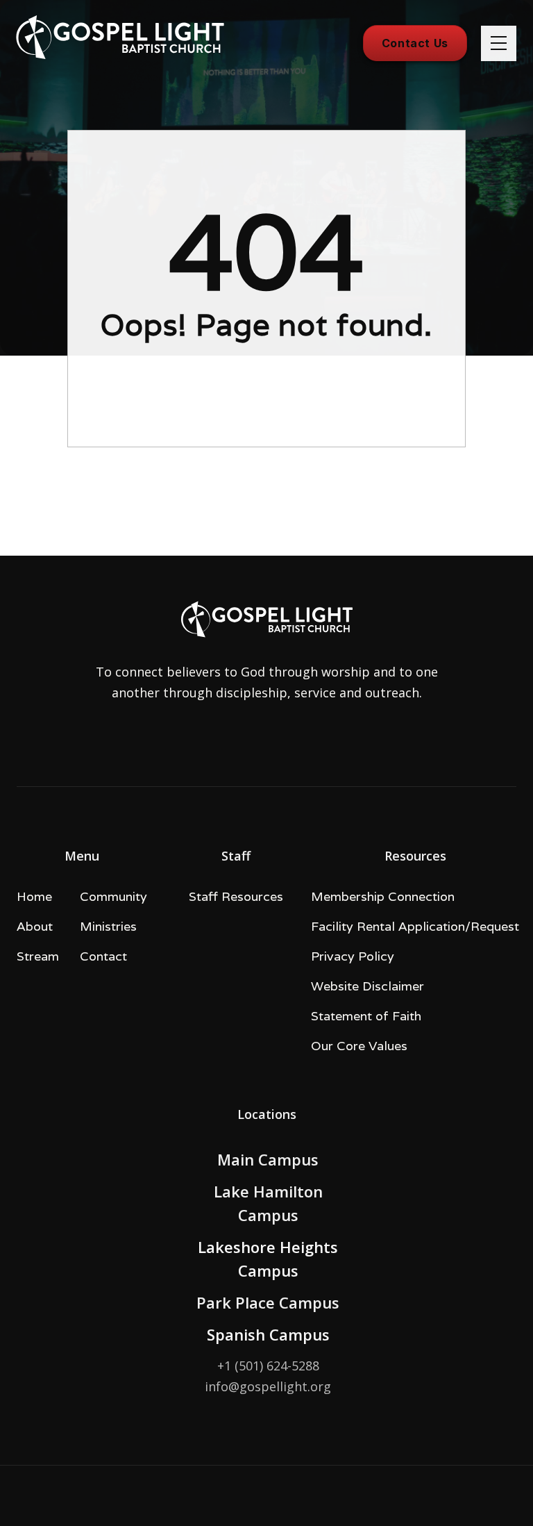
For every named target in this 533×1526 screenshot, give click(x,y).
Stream (38, 956)
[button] (498, 43)
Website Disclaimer (367, 986)
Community (113, 896)
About (35, 926)
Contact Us (415, 43)
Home (34, 896)
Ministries (108, 926)
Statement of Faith (366, 1016)
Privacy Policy (352, 956)
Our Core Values (359, 1046)
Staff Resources (236, 896)
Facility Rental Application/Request (415, 926)
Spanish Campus (268, 1334)
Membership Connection (383, 896)
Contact (103, 956)
